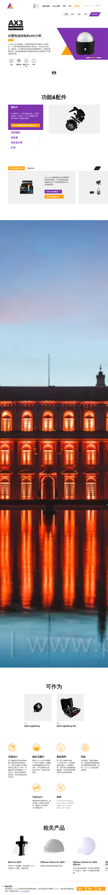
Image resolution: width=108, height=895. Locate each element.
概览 (66, 14)
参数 (79, 14)
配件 (72, 14)
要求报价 (95, 14)
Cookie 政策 (24, 891)
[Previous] (91, 168)
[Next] (97, 168)
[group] (38, 710)
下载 (85, 14)
